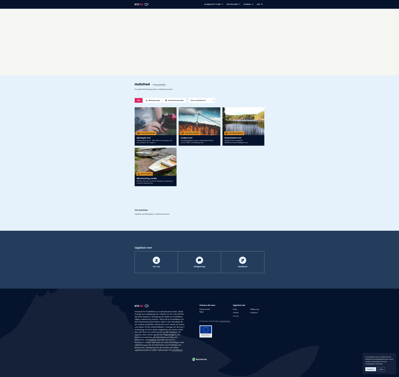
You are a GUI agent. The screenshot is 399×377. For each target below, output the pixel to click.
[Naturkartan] (199, 359)
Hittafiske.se (150, 340)
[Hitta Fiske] (142, 4)
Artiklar (236, 312)
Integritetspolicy (225, 321)
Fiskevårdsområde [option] (175, 100)
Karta (235, 309)
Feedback (254, 312)
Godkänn (370, 369)
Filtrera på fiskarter (198, 100)
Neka (381, 369)
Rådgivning (254, 309)
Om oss (236, 316)
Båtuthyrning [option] (154, 100)
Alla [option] (138, 100)
